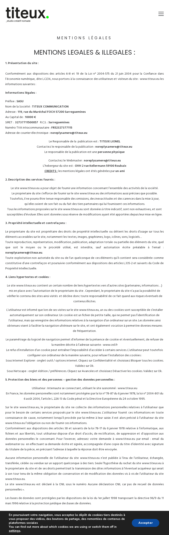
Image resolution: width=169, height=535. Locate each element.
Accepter (145, 523)
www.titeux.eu (150, 79)
